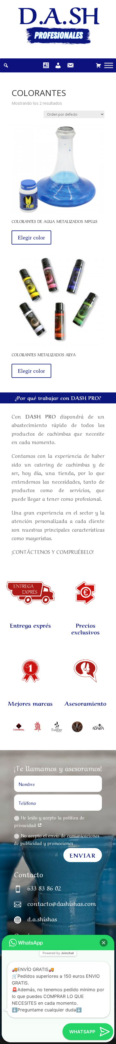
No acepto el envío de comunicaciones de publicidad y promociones (56, 839)
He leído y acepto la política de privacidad (49, 821)
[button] (104, 943)
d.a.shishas (42, 918)
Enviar (83, 855)
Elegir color (31, 237)
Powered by (58, 953)
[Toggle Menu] (108, 65)
